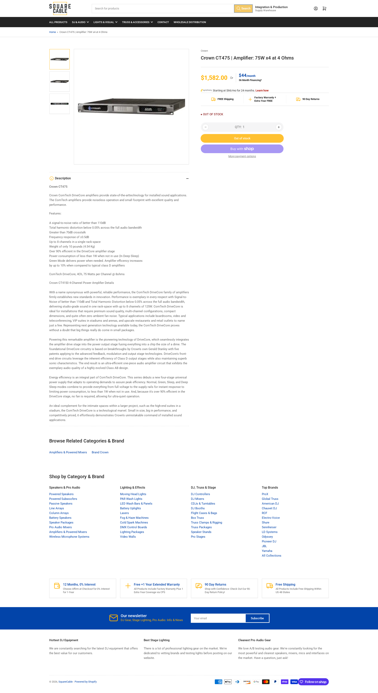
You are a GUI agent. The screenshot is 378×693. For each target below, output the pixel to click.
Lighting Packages (132, 532)
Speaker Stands (201, 532)
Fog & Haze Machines (134, 518)
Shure (265, 522)
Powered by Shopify (86, 681)
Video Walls (128, 536)
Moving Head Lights (133, 494)
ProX (265, 494)
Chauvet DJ (269, 508)
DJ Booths (198, 508)
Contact (163, 22)
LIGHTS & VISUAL (104, 22)
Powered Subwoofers (63, 499)
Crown (204, 50)
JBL (264, 546)
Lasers (124, 513)
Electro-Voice (271, 518)
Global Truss (270, 499)
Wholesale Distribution (190, 22)
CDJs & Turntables (203, 503)
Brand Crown (100, 452)
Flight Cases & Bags (204, 513)
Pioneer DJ (269, 541)
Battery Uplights (130, 508)
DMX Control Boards (133, 527)
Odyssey (267, 536)
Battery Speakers (60, 518)
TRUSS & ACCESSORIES (135, 22)
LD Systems (270, 532)
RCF (264, 513)
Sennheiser (269, 527)
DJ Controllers (200, 494)
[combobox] (172, 8)
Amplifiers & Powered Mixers (68, 452)
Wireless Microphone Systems (69, 536)
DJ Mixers (197, 499)
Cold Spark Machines (134, 522)
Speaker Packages (61, 522)
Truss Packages (201, 527)
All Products (58, 22)
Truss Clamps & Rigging (206, 522)
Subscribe (257, 618)
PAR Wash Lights (131, 499)
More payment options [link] (242, 156)
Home (52, 32)
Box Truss (197, 518)
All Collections (271, 555)
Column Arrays (59, 513)
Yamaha (267, 551)
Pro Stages (198, 536)
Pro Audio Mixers (60, 527)
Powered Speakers (61, 494)
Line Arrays (56, 508)
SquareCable (65, 681)
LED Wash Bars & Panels (136, 503)
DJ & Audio (78, 22)
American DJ (270, 503)
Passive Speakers (60, 503)
